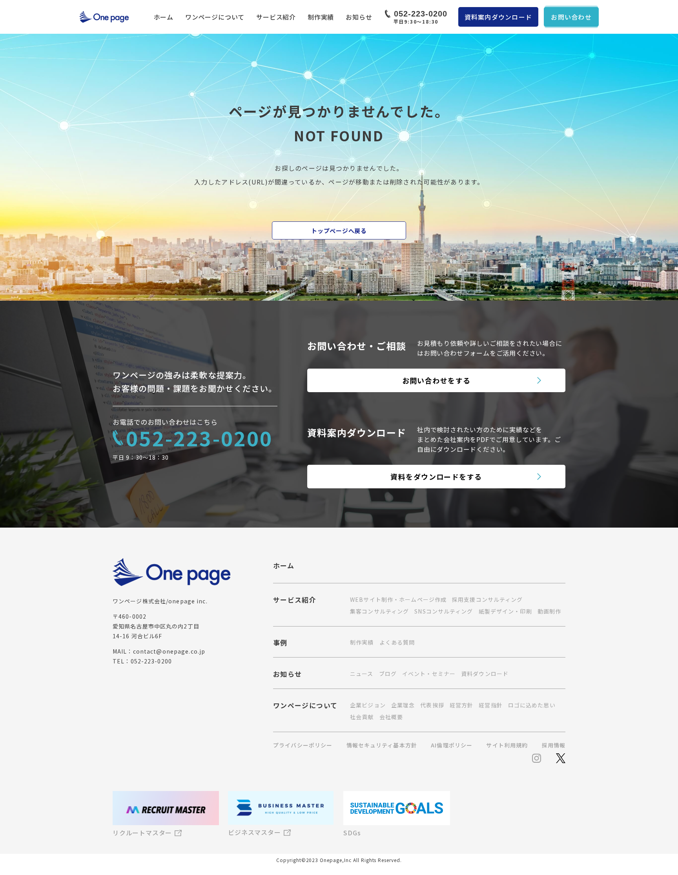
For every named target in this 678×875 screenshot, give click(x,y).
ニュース (361, 674)
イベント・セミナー (429, 674)
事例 (280, 643)
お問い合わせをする (436, 380)
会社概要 (391, 717)
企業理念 (403, 705)
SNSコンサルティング (443, 611)
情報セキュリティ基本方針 (381, 745)
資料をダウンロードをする (436, 476)
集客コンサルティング (379, 611)
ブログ (388, 674)
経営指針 (490, 705)
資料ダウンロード (484, 674)
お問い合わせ (571, 17)
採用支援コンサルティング (487, 599)
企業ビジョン (368, 705)
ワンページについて (214, 17)
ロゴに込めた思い (532, 705)
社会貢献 (362, 717)
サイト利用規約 (507, 745)
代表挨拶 (432, 705)
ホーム (163, 17)
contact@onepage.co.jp (169, 651)
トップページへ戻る (339, 231)
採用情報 (553, 745)
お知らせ (359, 17)
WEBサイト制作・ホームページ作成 (398, 599)
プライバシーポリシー (302, 745)
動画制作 (549, 611)
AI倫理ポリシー (451, 745)
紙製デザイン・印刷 (505, 611)
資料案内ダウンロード (498, 17)
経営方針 (461, 705)
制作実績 (321, 17)
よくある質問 (397, 642)
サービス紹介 (276, 17)
